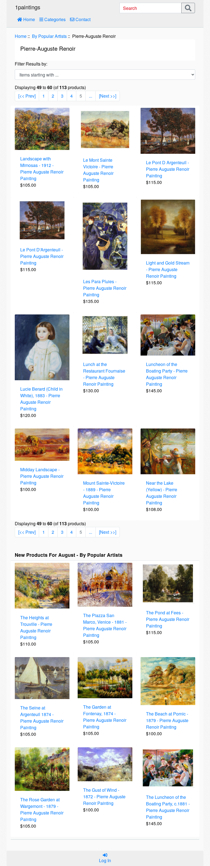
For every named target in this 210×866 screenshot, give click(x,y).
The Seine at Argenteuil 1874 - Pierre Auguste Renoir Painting (41, 718)
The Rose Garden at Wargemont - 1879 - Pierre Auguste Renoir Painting (41, 809)
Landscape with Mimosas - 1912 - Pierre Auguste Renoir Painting (41, 168)
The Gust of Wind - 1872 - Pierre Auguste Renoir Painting (104, 796)
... (90, 96)
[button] (192, 839)
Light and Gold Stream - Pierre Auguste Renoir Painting (167, 269)
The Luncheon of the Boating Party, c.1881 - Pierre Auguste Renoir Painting (168, 807)
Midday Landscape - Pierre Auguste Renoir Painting (41, 476)
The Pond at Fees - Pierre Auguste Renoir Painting (167, 619)
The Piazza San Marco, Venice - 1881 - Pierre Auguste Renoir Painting (105, 625)
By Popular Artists (49, 36)
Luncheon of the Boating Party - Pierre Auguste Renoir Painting (167, 374)
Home (28, 19)
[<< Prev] (27, 96)
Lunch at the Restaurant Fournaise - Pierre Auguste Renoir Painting (104, 374)
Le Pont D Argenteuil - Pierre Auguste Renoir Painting (167, 169)
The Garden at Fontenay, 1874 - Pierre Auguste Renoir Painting (104, 717)
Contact (82, 19)
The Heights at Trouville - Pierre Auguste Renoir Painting (36, 627)
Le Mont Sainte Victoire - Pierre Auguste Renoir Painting (98, 170)
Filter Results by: (31, 64)
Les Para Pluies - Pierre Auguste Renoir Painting (104, 288)
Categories (54, 19)
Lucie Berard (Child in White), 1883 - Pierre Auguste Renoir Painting (41, 399)
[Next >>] (107, 96)
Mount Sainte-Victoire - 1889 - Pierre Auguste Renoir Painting (104, 493)
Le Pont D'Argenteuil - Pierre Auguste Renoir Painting (41, 256)
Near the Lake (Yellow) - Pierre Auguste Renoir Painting (161, 493)
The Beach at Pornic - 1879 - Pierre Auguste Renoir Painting (167, 720)
